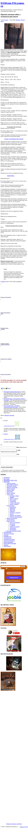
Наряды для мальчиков (16, 517)
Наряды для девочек (15, 515)
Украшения (13, 501)
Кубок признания (8, 542)
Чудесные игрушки (9, 533)
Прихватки (13, 528)
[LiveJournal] (8, 388)
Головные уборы (14, 495)
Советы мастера (11, 483)
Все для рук (13, 500)
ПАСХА (6, 535)
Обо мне (6, 545)
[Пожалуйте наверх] (24, 827)
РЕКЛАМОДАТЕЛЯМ (10, 543)
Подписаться (14, 577)
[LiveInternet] (10, 388)
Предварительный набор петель (12, 391)
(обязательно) (22, 447)
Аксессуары (10, 494)
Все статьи (6, 479)
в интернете (9, 568)
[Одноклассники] (5, 388)
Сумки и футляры (14, 502)
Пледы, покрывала (15, 522)
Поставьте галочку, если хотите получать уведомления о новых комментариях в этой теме (13, 471)
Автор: (2, 281)
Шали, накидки (14, 498)
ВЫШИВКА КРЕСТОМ (10, 480)
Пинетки (12, 511)
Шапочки (12, 510)
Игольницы (13, 529)
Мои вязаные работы (12, 484)
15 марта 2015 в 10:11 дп (9, 439)
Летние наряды (11, 488)
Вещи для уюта (11, 521)
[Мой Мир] (6, 388)
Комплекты (13, 507)
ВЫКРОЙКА (10, 175)
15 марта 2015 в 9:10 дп (9, 425)
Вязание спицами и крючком (14, 823)
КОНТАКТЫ (7, 546)
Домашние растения (9, 539)
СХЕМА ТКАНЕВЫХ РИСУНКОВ (13, 139)
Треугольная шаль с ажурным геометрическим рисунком (11, 406)
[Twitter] (3, 388)
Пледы (12, 514)
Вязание (18, 20)
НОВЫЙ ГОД (7, 536)
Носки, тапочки (14, 504)
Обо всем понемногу (9, 540)
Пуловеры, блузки (11, 486)
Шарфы (12, 497)
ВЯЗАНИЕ (7, 481)
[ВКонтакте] (2, 388)
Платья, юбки (10, 490)
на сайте (4, 568)
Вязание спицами (9, 415)
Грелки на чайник (14, 526)
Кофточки (12, 508)
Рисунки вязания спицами (14, 531)
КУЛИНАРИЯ (7, 532)
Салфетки (12, 525)
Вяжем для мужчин (12, 518)
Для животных (11, 519)
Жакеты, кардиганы (12, 487)
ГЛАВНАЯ (7, 477)
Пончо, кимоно (11, 493)
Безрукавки (10, 491)
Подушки (12, 524)
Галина (6, 20)
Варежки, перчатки (15, 512)
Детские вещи (10, 505)
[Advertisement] (14, 755)
